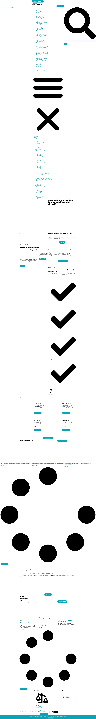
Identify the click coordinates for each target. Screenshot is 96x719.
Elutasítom (51, 717)
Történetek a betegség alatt (41, 34)
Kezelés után (36, 43)
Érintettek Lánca (39, 25)
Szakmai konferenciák (40, 70)
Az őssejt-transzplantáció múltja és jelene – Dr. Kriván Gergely (14, 463)
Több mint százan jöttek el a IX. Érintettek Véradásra (65, 621)
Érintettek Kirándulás (40, 29)
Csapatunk (38, 12)
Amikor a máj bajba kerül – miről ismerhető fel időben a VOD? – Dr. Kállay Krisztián (79, 464)
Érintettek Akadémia (38, 57)
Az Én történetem (39, 16)
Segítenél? (38, 19)
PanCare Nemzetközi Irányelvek (42, 49)
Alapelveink (38, 11)
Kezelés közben (37, 33)
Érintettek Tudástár (40, 61)
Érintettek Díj (38, 24)
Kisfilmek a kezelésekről (41, 60)
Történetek (38, 55)
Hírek (37, 10)
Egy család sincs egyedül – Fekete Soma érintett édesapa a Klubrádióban (29, 623)
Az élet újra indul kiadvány (41, 48)
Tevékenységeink (37, 21)
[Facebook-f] (49, 712)
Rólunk (35, 9)
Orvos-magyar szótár (40, 63)
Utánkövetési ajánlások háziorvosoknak (44, 51)
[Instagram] (52, 712)
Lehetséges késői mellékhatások (42, 46)
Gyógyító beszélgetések (41, 30)
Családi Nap (38, 69)
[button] (48, 103)
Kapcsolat (34, 3)
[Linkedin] (57, 712)
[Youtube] (54, 712)
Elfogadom (45, 717)
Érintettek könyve (39, 23)
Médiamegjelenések (40, 17)
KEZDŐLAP (36, 7)
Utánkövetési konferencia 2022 (42, 54)
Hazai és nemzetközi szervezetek (42, 53)
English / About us (37, 4)
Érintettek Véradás (39, 28)
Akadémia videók (39, 196)
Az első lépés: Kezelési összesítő (42, 45)
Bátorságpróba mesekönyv (41, 22)
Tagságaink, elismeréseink (41, 18)
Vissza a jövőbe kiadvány (41, 47)
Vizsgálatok (38, 65)
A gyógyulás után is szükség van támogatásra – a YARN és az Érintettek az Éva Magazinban (47, 620)
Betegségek (38, 64)
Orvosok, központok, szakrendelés (43, 52)
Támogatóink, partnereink (41, 13)
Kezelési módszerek (40, 66)
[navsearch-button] (80, 39)
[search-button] (65, 43)
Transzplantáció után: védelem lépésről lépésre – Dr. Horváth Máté (47, 463)
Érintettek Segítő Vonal (40, 27)
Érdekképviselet (39, 31)
